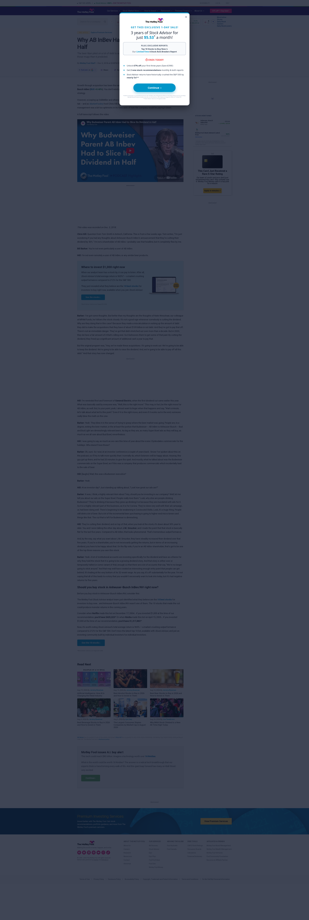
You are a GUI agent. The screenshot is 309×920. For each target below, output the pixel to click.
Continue (154, 88)
